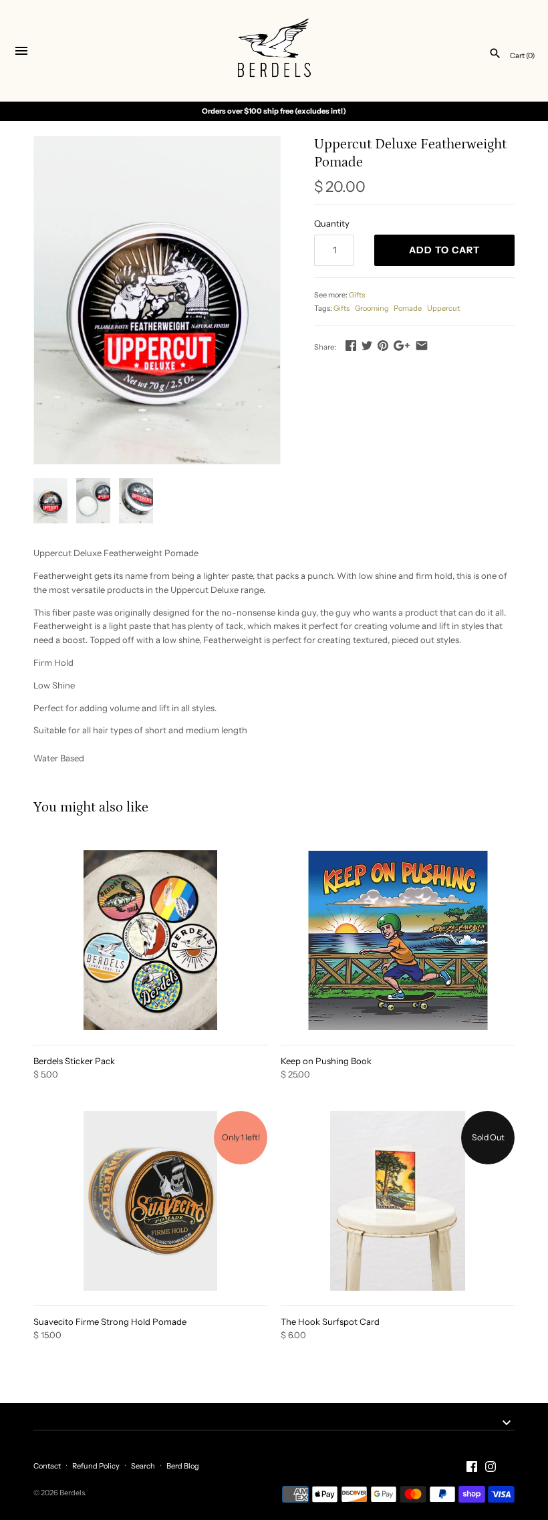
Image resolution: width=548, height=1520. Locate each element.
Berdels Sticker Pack (74, 1060)
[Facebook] (471, 1466)
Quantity (332, 223)
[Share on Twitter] (367, 345)
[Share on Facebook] (351, 345)
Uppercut (443, 308)
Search (143, 1466)
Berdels (72, 1492)
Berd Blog (182, 1466)
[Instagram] (490, 1466)
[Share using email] (421, 345)
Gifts (357, 294)
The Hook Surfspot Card (330, 1321)
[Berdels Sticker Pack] (150, 940)
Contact (47, 1466)
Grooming (372, 308)
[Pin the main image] (383, 345)
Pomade (408, 308)
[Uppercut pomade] (157, 300)
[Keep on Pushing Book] (398, 940)
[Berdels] (274, 51)
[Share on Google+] (402, 345)
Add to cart (444, 250)
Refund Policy (96, 1466)
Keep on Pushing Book (326, 1060)
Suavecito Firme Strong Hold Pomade (109, 1321)
